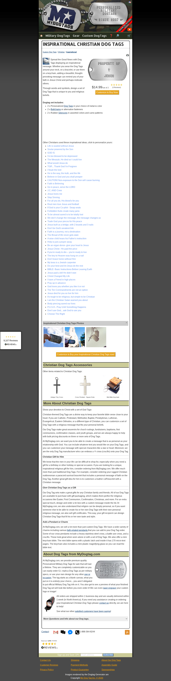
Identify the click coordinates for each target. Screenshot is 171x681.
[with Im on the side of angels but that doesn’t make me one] (53, 327)
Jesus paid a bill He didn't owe (61, 273)
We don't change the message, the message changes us (74, 218)
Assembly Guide (109, 665)
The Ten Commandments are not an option (67, 290)
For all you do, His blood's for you (63, 201)
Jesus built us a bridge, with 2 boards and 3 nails (70, 225)
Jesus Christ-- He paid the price (62, 249)
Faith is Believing (55, 183)
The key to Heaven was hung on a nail (65, 256)
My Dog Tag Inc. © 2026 (91, 678)
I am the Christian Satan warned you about (67, 300)
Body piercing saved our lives (61, 303)
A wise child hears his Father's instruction (66, 238)
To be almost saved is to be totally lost (65, 214)
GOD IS (51, 153)
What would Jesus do (57, 163)
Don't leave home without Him (61, 259)
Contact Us (45, 660)
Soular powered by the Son (60, 149)
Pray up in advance (56, 283)
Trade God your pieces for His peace (64, 221)
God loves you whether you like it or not (66, 286)
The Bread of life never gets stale (63, 235)
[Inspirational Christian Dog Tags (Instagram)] (75, 327)
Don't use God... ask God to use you (64, 310)
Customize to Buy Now (107, 92)
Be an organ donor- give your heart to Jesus (68, 245)
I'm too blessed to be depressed (62, 156)
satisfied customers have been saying (92, 611)
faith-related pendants (77, 530)
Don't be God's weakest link (60, 228)
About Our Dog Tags (111, 660)
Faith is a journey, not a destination (63, 232)
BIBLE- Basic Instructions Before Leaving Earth (69, 269)
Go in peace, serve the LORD (61, 187)
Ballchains (56, 109)
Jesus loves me (54, 194)
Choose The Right (56, 314)
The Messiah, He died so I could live (64, 159)
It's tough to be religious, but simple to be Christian (71, 297)
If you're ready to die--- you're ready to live (67, 252)
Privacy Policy (47, 670)
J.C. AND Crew (54, 190)
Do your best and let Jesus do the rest (65, 266)
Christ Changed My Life (58, 276)
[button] (117, 86)
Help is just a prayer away (59, 242)
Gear (76, 35)
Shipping (75, 660)
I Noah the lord (54, 170)
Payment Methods (79, 665)
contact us (104, 603)
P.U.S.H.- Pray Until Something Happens (66, 307)
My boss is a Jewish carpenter (61, 262)
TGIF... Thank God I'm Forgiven (62, 166)
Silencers (62, 113)
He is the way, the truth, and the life (63, 173)
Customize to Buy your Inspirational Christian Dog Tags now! (85, 354)
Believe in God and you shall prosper (64, 177)
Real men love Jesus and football (63, 204)
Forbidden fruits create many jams (63, 211)
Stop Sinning (53, 197)
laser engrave (109, 588)
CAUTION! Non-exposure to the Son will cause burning (73, 180)
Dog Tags (68, 106)
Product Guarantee (80, 670)
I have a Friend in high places (61, 279)
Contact (45, 632)
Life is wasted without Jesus (60, 146)
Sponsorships (108, 670)
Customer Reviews (49, 665)
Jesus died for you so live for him (62, 293)
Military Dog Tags (58, 35)
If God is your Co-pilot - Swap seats (64, 207)
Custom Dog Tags (94, 35)
